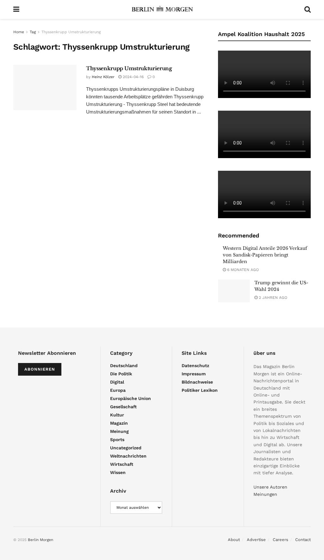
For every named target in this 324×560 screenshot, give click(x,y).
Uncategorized (125, 447)
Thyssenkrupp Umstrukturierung (71, 32)
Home (18, 32)
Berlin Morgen (40, 540)
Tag (33, 32)
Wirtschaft (121, 464)
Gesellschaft (123, 406)
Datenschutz (195, 365)
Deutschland (124, 365)
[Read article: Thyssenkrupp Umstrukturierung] (45, 87)
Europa (118, 390)
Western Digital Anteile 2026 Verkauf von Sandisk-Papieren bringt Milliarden (265, 254)
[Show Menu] (16, 9)
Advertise (256, 539)
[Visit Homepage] (162, 9)
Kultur (117, 414)
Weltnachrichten (128, 455)
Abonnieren (39, 369)
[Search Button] (307, 9)
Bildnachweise (197, 382)
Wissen (118, 472)
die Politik (121, 373)
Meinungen (265, 494)
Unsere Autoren (270, 486)
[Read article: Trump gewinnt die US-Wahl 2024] (234, 291)
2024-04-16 (133, 77)
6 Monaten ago (242, 270)
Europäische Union (130, 398)
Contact (303, 539)
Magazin (119, 423)
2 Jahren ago (272, 297)
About (234, 539)
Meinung (119, 431)
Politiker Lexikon (200, 390)
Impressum (194, 373)
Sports (117, 439)
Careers (280, 539)
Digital (117, 382)
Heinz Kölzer (103, 77)
